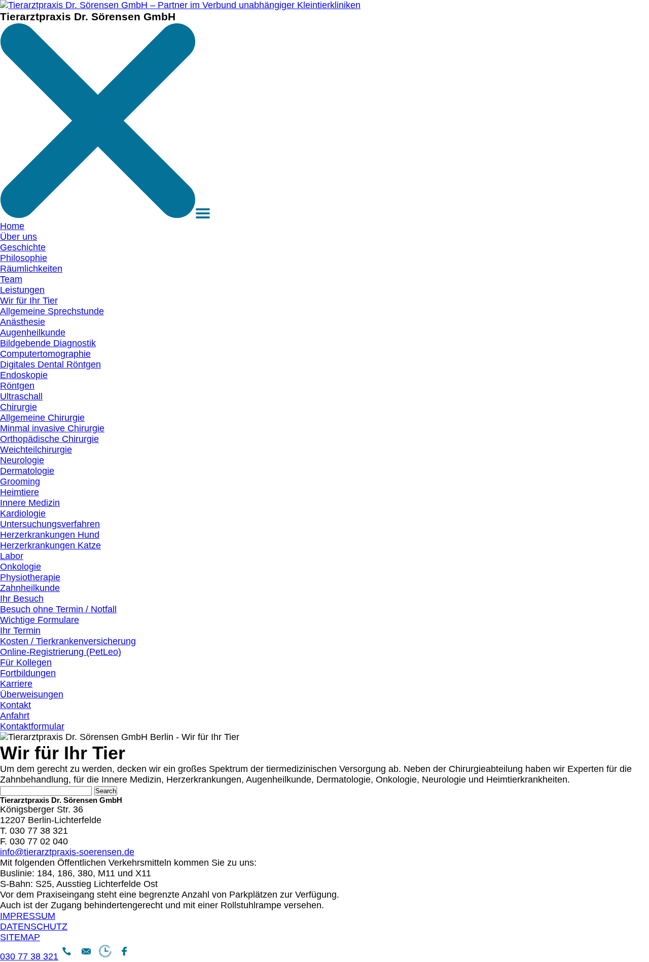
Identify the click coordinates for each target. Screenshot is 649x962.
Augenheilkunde (32, 332)
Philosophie (23, 258)
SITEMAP (20, 937)
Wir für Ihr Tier (29, 300)
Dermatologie (27, 471)
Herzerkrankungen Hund (49, 535)
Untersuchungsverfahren (50, 524)
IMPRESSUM (27, 916)
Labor (11, 556)
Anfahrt (14, 716)
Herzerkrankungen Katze (50, 545)
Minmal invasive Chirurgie (52, 428)
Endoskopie (24, 375)
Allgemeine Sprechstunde (52, 311)
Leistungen (22, 290)
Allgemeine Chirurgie (42, 418)
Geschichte (23, 247)
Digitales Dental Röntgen (50, 364)
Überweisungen (31, 694)
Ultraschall (21, 396)
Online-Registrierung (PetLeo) (60, 652)
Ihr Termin (20, 630)
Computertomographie (45, 354)
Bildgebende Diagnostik (48, 343)
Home (12, 226)
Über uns (18, 237)
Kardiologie (23, 513)
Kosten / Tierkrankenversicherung (68, 641)
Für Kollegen (26, 662)
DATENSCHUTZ (33, 926)
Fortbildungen (28, 673)
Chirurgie (18, 407)
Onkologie (20, 567)
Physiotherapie (30, 577)
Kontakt (15, 705)
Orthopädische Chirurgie (49, 439)
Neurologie (22, 460)
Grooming (20, 481)
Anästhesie (22, 322)
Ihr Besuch (22, 599)
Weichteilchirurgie (36, 450)
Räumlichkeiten (31, 269)
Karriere (16, 684)
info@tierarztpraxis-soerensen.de (67, 852)
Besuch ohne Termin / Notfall (58, 609)
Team (11, 279)
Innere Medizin (30, 503)
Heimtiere (19, 492)
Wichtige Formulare (39, 620)
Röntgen (17, 386)
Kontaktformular (32, 726)
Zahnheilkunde (30, 588)
